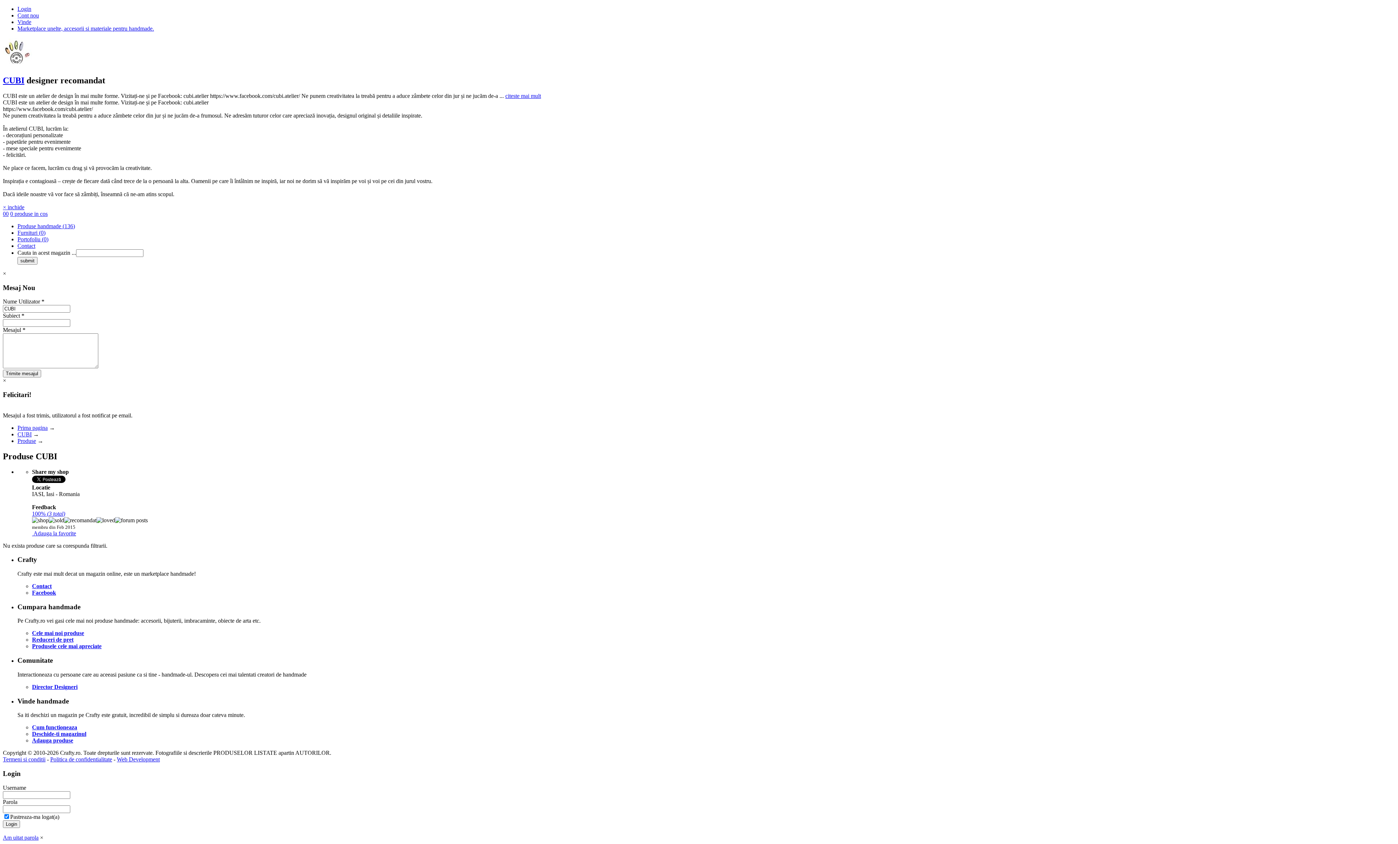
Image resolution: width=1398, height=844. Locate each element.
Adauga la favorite (54, 533)
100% (48, 514)
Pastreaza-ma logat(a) (34, 817)
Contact (26, 246)
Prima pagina (32, 428)
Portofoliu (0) (32, 239)
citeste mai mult (523, 96)
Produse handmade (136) (46, 226)
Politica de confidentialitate (81, 759)
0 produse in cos (29, 214)
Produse (26, 441)
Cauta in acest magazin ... (46, 253)
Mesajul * (14, 330)
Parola (10, 802)
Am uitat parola (21, 838)
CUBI (13, 80)
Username (14, 788)
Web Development (138, 759)
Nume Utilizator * (23, 301)
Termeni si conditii (24, 759)
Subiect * (13, 316)
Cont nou (28, 15)
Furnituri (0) (31, 233)
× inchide (13, 207)
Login (24, 9)
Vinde (24, 22)
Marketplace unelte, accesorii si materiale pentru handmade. (85, 28)
